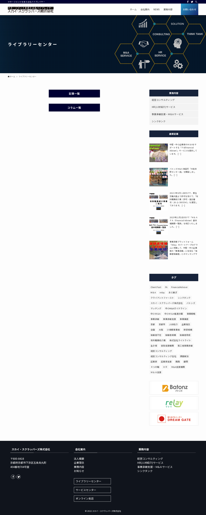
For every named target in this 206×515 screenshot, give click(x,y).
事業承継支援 (169, 319)
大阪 (161, 329)
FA (166, 287)
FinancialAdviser (179, 287)
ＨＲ (165, 366)
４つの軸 (155, 366)
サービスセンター (86, 490)
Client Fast (156, 287)
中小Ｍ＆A (156, 313)
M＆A (153, 292)
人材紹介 (173, 324)
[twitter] (192, 2)
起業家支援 (166, 361)
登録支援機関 (167, 345)
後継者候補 (170, 335)
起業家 (154, 361)
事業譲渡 (184, 319)
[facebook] (188, 2)
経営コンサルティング (163, 99)
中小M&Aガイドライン (176, 308)
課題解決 (184, 356)
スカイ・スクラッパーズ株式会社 (167, 303)
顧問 (186, 361)
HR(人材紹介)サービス (163, 107)
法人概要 (79, 459)
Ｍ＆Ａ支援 (156, 372)
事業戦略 (191, 313)
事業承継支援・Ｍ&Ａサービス (167, 114)
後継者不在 (156, 335)
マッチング (156, 308)
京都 (153, 324)
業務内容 (79, 467)
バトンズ (191, 303)
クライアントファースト (162, 297)
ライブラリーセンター (88, 481)
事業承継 (155, 319)
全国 (153, 329)
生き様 (154, 345)
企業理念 (186, 324)
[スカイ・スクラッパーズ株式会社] (31, 9)
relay (162, 292)
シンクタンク (158, 121)
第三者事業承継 (185, 345)
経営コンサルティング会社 (163, 356)
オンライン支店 (85, 498)
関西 (178, 361)
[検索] (196, 2)
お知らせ (79, 471)
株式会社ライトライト (180, 340)
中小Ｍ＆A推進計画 (173, 313)
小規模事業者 (173, 329)
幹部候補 (188, 329)
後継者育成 (185, 335)
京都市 (162, 324)
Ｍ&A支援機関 (178, 366)
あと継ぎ (173, 292)
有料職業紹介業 (158, 340)
